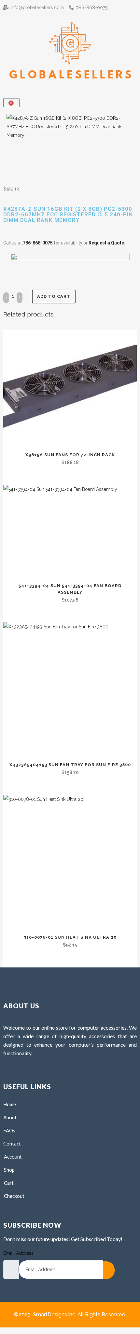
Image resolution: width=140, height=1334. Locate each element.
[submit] (109, 1270)
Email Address (18, 1253)
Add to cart (53, 296)
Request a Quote (106, 242)
